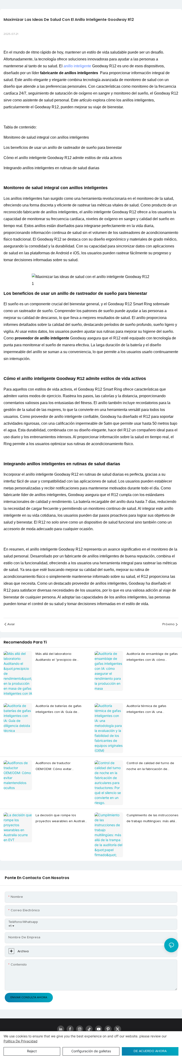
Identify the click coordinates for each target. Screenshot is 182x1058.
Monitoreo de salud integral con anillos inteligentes (46, 137)
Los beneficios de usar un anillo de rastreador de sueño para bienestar (63, 148)
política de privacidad (20, 1041)
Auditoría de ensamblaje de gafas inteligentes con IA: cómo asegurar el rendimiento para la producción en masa (152, 657)
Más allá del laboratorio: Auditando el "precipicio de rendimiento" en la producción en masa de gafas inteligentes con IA (61, 657)
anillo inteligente (77, 66)
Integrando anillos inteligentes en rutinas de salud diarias (51, 168)
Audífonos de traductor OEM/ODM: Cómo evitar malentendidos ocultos (54, 767)
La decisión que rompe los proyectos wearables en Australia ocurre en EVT (61, 819)
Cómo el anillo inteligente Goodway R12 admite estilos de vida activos (63, 158)
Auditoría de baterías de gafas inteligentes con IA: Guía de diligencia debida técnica (59, 709)
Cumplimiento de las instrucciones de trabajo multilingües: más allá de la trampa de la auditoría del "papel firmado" (152, 819)
